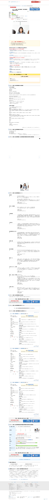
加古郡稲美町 (12, 465)
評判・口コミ (18, 19)
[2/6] (24, 151)
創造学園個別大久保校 (24, 472)
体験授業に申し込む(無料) (32, 9)
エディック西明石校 (19, 472)
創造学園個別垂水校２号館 (15, 471)
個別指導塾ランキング (11, 485)
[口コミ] (27, 4)
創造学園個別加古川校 (29, 475)
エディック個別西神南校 (32, 470)
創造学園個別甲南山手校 (13, 475)
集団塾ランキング (18, 484)
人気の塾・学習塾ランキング (12, 484)
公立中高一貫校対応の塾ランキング (12, 488)
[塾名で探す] (16, 4)
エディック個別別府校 (28, 474)
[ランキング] (21, 4)
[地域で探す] (11, 4)
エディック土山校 (25, 473)
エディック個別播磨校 (12, 474)
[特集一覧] (32, 4)
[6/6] (24, 186)
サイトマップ (36, 486)
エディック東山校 (15, 472)
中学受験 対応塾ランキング (19, 486)
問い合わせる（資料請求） (37, 9)
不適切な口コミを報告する (36, 346)
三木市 (18, 465)
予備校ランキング (10, 486)
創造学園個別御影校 (17, 474)
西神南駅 (31, 465)
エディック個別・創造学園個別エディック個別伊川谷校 (17, 313)
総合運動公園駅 (28, 465)
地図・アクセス (25, 19)
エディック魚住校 (15, 473)
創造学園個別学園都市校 (11, 470)
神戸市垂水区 (16, 465)
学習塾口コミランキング (19, 485)
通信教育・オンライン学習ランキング (20, 489)
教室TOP (13, 19)
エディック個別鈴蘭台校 (29, 472)
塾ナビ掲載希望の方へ (37, 485)
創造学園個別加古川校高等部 (24, 475)
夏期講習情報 (31, 485)
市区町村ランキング (19, 488)
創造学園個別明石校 (35, 471)
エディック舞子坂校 (20, 471)
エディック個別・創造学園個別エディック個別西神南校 (17, 348)
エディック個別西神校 (25, 471)
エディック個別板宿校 (30, 471)
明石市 (10, 465)
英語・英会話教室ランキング (12, 489)
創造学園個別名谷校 (22, 470)
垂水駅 (35, 465)
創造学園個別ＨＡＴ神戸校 (20, 473)
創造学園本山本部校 (33, 474)
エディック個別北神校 (34, 475)
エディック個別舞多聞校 (17, 470)
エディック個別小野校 (18, 475)
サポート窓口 (36, 484)
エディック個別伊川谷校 (27, 470)
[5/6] (24, 178)
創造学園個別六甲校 (30, 473)
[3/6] (24, 160)
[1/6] (24, 142)
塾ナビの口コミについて (36, 312)
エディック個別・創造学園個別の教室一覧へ (23, 479)
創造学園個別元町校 (34, 472)
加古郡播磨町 (21, 465)
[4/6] (24, 169)
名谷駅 (33, 465)
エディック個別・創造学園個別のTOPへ (13, 479)
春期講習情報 (31, 484)
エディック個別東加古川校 (22, 474)
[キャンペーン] (37, 4)
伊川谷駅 (25, 465)
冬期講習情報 (31, 486)
